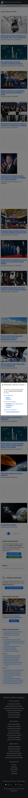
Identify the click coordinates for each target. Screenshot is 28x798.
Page (13, 404)
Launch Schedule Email (12, 412)
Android (8, 399)
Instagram (9, 405)
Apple (7, 397)
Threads (8, 407)
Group (20, 404)
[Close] (26, 385)
